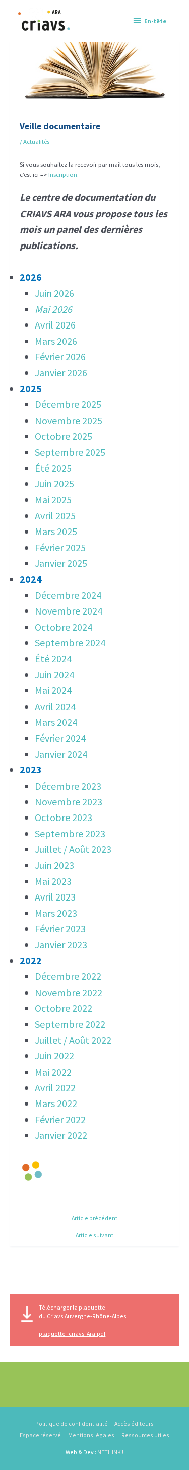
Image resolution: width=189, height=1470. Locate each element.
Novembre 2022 (68, 992)
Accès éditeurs (134, 1423)
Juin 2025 (54, 483)
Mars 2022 (56, 1103)
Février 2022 (60, 1119)
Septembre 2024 (70, 642)
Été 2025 (53, 468)
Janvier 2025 (61, 563)
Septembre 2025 (70, 451)
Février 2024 (60, 737)
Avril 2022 (55, 1087)
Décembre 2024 (68, 595)
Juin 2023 (54, 865)
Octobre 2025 (63, 436)
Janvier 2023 (61, 944)
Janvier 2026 (61, 372)
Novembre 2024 (68, 610)
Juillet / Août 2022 (73, 1040)
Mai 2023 (53, 881)
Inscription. (63, 174)
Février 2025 (60, 547)
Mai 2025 (53, 499)
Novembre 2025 (68, 420)
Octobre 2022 (63, 1008)
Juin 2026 (54, 293)
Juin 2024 (54, 674)
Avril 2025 (55, 515)
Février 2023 (60, 928)
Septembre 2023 (70, 833)
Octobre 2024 (63, 627)
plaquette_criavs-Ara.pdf (72, 1333)
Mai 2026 (53, 309)
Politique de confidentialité (71, 1423)
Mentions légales (91, 1435)
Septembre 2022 (70, 1023)
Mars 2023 (56, 913)
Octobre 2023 (63, 817)
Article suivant (94, 1235)
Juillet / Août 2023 (73, 849)
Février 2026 (60, 356)
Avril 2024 (55, 706)
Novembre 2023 (68, 801)
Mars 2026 (56, 341)
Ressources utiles (145, 1435)
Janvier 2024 (61, 754)
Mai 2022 (53, 1072)
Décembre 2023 (68, 786)
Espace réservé (40, 1435)
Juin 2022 (54, 1055)
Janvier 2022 (61, 1135)
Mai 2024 (53, 690)
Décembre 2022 (68, 976)
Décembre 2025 (68, 404)
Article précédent (94, 1218)
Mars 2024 (56, 722)
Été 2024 (53, 658)
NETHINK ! (110, 1452)
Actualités (36, 141)
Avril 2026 (55, 324)
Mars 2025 (56, 531)
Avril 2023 (55, 896)
